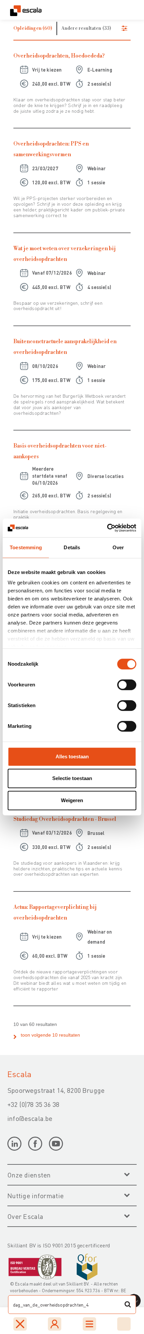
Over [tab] (118, 547)
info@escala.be (29, 1118)
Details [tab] (72, 547)
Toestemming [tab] (26, 547)
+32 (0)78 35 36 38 (33, 1104)
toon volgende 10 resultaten (50, 1035)
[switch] (126, 684)
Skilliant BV (77, 1284)
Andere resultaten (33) (86, 28)
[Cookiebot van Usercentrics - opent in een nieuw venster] (107, 527)
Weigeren (72, 800)
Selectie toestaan (72, 778)
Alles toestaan (72, 756)
